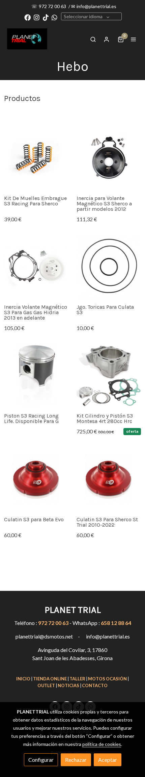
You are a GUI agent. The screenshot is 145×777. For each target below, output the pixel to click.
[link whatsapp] (54, 17)
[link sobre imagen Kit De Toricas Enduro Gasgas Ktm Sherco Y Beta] (109, 266)
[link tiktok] (46, 17)
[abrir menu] (133, 39)
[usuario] (106, 39)
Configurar (41, 759)
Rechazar (76, 759)
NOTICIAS (68, 685)
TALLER (77, 678)
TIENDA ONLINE (50, 678)
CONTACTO (95, 685)
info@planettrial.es (96, 6)
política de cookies (101, 744)
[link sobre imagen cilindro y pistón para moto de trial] (109, 375)
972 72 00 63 (53, 6)
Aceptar (107, 759)
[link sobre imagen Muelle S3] (36, 158)
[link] (27, 39)
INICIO (23, 678)
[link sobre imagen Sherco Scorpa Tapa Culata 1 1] (36, 479)
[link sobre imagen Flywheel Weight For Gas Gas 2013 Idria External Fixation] (36, 266)
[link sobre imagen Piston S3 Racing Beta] (36, 375)
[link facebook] (27, 17)
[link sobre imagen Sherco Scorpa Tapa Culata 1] (109, 479)
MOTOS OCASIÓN (107, 678)
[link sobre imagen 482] (109, 158)
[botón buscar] (93, 39)
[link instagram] (36, 17)
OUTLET (46, 685)
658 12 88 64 (116, 623)
